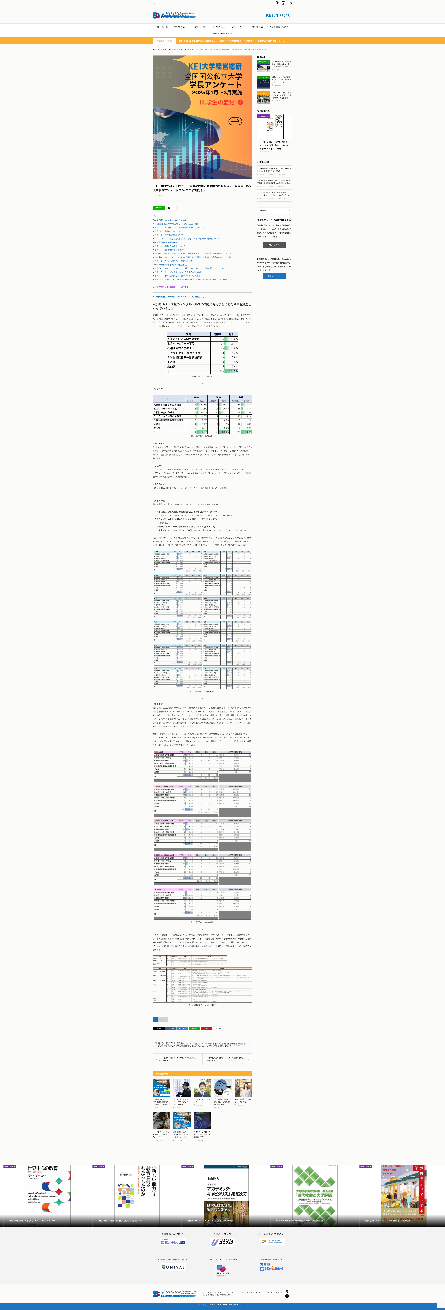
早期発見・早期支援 (175, 1046)
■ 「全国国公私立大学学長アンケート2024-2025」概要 (176, 224)
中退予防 (211, 1044)
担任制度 (160, 1046)
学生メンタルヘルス (174, 1045)
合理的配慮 (233, 1044)
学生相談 (184, 1045)
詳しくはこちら (274, 245)
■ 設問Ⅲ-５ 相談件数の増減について (169, 250)
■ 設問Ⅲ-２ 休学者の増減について (168, 231)
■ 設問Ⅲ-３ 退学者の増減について (168, 235)
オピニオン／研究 (199, 27)
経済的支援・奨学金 (218, 1046)
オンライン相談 (174, 1044)
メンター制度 (193, 1044)
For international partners (222, 34)
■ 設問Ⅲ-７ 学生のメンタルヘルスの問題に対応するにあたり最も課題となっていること (190, 268)
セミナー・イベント (238, 27)
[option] (44, 1196)
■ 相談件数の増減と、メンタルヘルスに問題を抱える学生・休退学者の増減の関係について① (192, 254)
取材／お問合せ (258, 27)
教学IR (166, 1046)
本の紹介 (271, 174)
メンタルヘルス (203, 1044)
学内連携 (240, 1044)
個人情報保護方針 (223, 1295)
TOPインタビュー (180, 27)
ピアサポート (184, 1044)
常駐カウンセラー (239, 1045)
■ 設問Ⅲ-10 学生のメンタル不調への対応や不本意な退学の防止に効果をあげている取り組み (192, 279)
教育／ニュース (162, 27)
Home (155, 3)
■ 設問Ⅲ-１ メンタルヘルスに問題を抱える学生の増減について (180, 228)
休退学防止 (218, 1044)
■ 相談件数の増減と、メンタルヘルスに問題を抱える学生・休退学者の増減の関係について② (192, 257)
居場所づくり (228, 1045)
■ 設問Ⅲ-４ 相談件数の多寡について (169, 246)
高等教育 (228, 1046)
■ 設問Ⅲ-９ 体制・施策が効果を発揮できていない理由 (176, 276)
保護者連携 (225, 1044)
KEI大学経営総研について (279, 27)
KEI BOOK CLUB (219, 27)
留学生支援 (185, 1046)
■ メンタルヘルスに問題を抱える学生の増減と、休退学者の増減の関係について (186, 239)
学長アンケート (192, 1045)
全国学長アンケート (175, 1042)
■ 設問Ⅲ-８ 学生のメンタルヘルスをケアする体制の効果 (177, 272)
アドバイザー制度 (163, 1044)
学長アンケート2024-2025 (206, 1045)
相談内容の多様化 (195, 1046)
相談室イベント (206, 1046)
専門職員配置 (219, 1045)
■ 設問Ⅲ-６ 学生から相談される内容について (172, 261)
